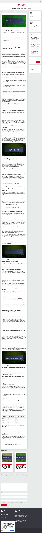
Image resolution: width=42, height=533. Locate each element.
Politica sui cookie (3, 512)
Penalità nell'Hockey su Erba (35, 25)
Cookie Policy (10, 0)
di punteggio (10, 213)
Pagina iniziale (13, 8)
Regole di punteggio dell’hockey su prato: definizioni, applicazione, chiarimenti (21, 467)
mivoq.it (21, 5)
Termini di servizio (3, 517)
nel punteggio (20, 298)
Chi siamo (18, 8)
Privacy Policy (15, 0)
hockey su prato (13, 35)
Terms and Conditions (4, 1)
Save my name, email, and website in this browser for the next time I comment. (13, 502)
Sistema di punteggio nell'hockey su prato (8, 29)
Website (2, 499)
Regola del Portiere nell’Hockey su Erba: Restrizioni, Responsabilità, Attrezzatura (35, 45)
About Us (2, 0)
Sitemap (19, 0)
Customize (3, 530)
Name (2, 492)
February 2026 (33, 69)
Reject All (8, 530)
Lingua (29, 8)
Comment (2, 482)
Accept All (12, 530)
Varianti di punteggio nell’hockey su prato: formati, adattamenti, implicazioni (35, 48)
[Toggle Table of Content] (11, 44)
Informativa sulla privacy (4, 514)
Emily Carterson (9, 33)
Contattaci (25, 8)
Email (2, 495)
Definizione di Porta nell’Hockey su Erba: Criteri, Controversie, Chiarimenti (6, 467)
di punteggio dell (8, 35)
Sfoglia (22, 8)
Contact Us (6, 0)
